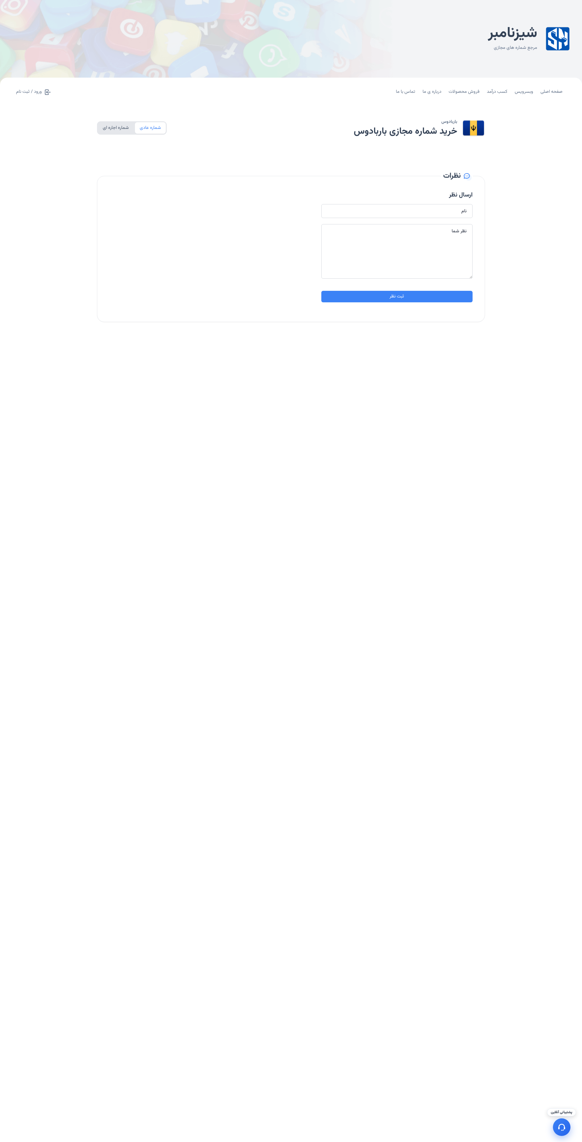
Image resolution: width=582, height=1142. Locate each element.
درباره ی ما (432, 91)
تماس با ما (405, 91)
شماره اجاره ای (116, 127)
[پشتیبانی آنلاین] (561, 1127)
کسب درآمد (497, 91)
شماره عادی (150, 127)
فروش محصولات (464, 91)
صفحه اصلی (551, 91)
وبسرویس (524, 91)
